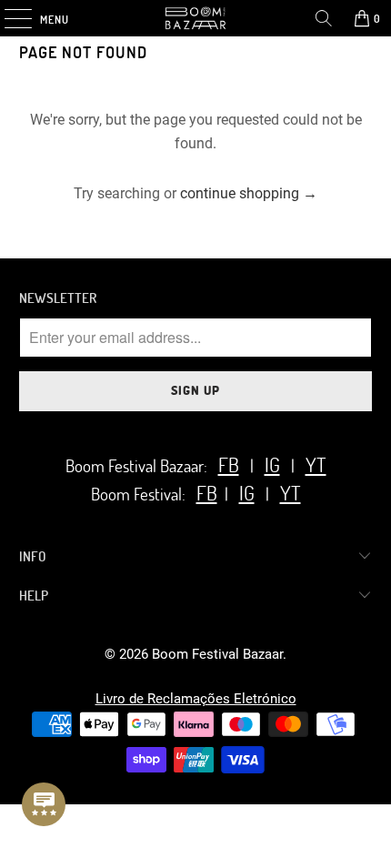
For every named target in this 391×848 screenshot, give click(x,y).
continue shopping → (248, 193)
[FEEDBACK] (43, 804)
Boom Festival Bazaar (217, 654)
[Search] (323, 18)
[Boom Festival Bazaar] (196, 18)
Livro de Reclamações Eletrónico (195, 699)
